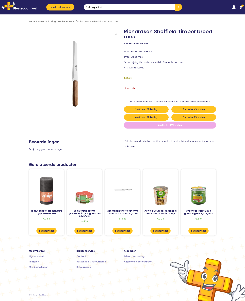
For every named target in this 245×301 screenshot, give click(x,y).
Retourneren (83, 267)
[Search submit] (178, 7)
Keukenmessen (66, 21)
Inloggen (34, 261)
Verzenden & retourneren (91, 261)
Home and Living (47, 21)
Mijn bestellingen (38, 267)
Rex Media (43, 295)
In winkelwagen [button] (46, 230)
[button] (116, 33)
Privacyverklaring (134, 256)
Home (32, 21)
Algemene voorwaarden (138, 261)
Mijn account (36, 256)
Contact (81, 256)
